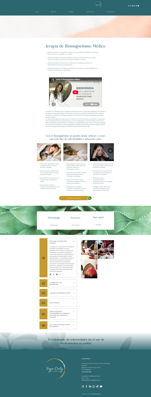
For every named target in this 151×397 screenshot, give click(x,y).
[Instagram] (129, 6)
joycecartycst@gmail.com (93, 380)
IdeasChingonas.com (96, 393)
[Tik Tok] (136, 6)
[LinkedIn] (133, 6)
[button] (51, 274)
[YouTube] (101, 386)
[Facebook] (131, 6)
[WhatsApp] (134, 6)
